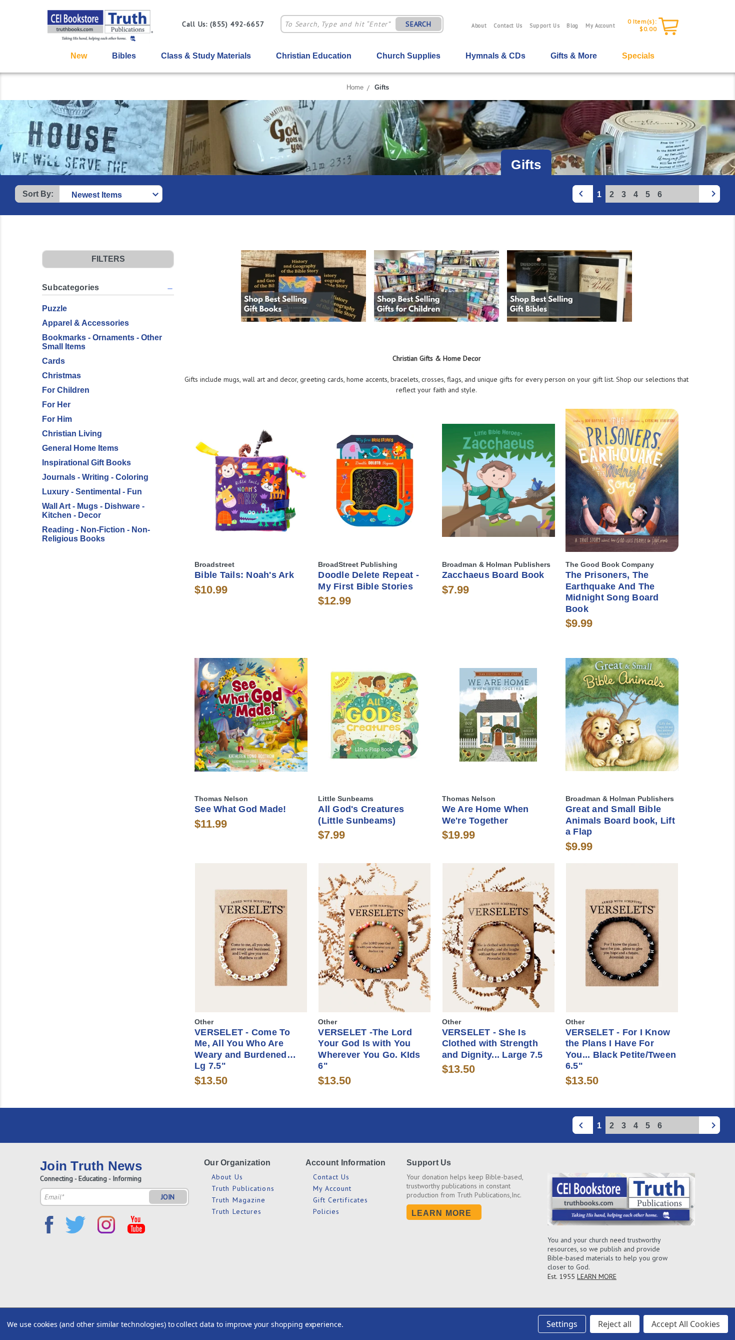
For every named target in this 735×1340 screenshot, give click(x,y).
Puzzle (54, 308)
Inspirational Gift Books (86, 462)
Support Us (545, 25)
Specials (638, 56)
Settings (562, 1323)
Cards (53, 361)
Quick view (251, 462)
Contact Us (508, 25)
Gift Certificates (340, 1199)
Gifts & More (573, 56)
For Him (57, 419)
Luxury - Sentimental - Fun (92, 491)
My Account (601, 25)
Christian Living (72, 433)
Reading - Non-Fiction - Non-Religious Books (96, 534)
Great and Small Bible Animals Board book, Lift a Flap (620, 820)
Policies (326, 1211)
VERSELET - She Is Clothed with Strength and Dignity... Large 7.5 (492, 1043)
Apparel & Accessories (85, 323)
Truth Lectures (237, 1211)
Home (355, 87)
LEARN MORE (596, 1276)
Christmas (61, 375)
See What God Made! (240, 809)
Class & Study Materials (206, 56)
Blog (572, 25)
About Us (227, 1176)
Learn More (442, 1213)
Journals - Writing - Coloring (95, 477)
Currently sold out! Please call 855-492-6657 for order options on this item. (251, 955)
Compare (248, 480)
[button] (108, 259)
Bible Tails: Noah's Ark (244, 575)
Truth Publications (243, 1188)
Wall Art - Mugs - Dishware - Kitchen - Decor (93, 510)
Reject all (615, 1323)
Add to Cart (251, 498)
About (479, 25)
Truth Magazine (239, 1199)
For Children (66, 390)
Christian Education (314, 56)
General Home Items (80, 448)
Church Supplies (408, 56)
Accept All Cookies (686, 1323)
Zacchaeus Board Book (493, 575)
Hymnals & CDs (496, 56)
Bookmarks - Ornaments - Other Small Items (102, 342)
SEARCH (419, 24)
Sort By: (38, 194)
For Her (56, 404)
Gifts (381, 87)
